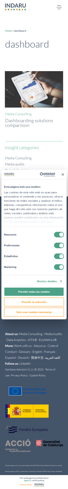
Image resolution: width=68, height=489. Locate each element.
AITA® (32, 340)
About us (40, 346)
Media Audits (53, 334)
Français (49, 352)
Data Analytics (16, 340)
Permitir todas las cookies (34, 291)
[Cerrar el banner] (63, 174)
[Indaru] (39, 485)
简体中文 (37, 357)
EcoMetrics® (48, 340)
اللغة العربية (52, 357)
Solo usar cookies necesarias (34, 312)
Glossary (25, 352)
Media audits (14, 164)
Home (8, 30)
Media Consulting (18, 114)
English (37, 352)
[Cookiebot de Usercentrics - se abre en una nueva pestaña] (41, 174)
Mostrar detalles (47, 281)
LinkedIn (25, 363)
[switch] (59, 245)
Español (10, 357)
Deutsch (23, 357)
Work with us (23, 346)
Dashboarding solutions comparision (29, 122)
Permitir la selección (34, 301)
